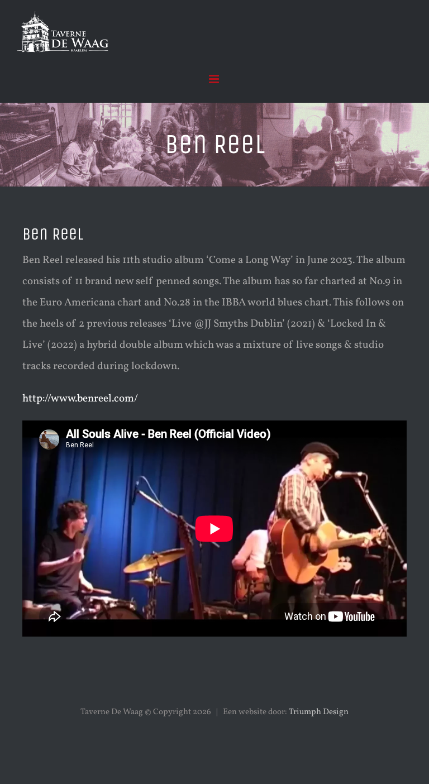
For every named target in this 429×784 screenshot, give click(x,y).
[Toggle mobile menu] (215, 79)
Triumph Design (319, 712)
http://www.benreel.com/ (80, 398)
